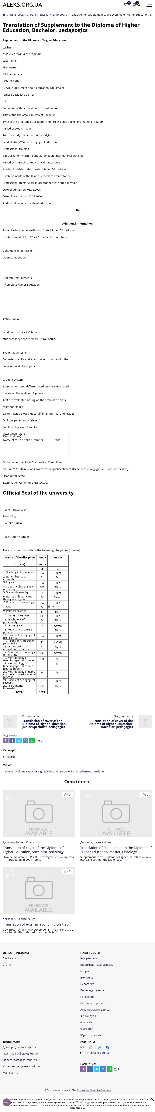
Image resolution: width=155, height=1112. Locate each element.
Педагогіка (87, 984)
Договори (9, 919)
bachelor (9, 771)
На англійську (39, 14)
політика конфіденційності (116, 1105)
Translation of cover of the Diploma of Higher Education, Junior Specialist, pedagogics (44, 724)
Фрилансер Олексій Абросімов (94, 1090)
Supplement (83, 771)
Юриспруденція (90, 1035)
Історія (84, 971)
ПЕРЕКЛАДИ (18, 14)
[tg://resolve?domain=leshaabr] (100, 1048)
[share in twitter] (25, 740)
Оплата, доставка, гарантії (20, 1060)
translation (98, 771)
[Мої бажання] (126, 5)
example (32, 771)
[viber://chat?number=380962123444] (83, 1048)
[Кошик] (134, 4)
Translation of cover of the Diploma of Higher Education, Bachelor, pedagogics (110, 724)
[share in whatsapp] (32, 740)
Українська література (95, 1009)
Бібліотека (9, 958)
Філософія (86, 1029)
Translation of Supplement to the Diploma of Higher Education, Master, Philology (116, 850)
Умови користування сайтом (21, 1066)
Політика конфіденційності (20, 1053)
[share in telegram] (19, 740)
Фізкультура (88, 1016)
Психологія (87, 996)
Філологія (86, 1022)
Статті (7, 964)
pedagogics (67, 771)
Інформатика (88, 958)
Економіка (86, 977)
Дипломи (59, 14)
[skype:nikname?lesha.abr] (109, 1048)
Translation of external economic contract (36, 924)
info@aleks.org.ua (98, 1052)
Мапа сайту (10, 1072)
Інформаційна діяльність (96, 964)
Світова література (92, 1003)
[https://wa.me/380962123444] (92, 1048)
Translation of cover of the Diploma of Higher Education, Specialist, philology (33, 850)
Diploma (20, 771)
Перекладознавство (93, 990)
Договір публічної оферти (19, 1047)
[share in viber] (6, 740)
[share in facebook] (12, 740)
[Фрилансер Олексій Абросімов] (22, 4)
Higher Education (49, 771)
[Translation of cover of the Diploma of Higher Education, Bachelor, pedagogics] (145, 727)
